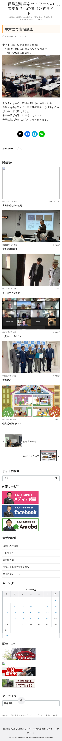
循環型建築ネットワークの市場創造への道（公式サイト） (31, 8)
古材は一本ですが (11, 292)
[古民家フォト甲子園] (3, 665)
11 (14, 612)
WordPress (49, 737)
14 (39, 612)
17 (6, 618)
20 (31, 618)
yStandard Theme (16, 737)
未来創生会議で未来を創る (16, 566)
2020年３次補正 (31, 456)
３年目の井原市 (10, 545)
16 (55, 612)
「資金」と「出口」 (12, 336)
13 (31, 612)
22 (47, 618)
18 (14, 618)
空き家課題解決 (10, 248)
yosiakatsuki (30, 737)
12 (23, 612)
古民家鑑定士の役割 (12, 205)
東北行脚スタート (11, 574)
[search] (56, 478)
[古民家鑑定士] (19, 688)
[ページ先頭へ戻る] (21, 700)
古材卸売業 (8, 559)
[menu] (58, 3)
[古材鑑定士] (19, 677)
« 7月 (6, 635)
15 (47, 612)
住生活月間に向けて (12, 423)
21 (39, 618)
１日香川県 (8, 552)
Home (5, 715)
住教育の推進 (29, 441)
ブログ (23, 36)
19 (23, 618)
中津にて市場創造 (53, 715)
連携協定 (6, 379)
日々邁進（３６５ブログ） (22, 715)
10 (6, 612)
